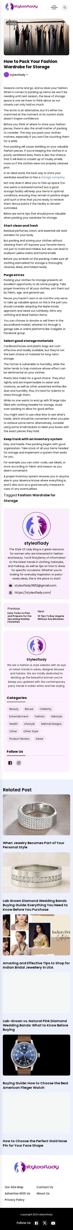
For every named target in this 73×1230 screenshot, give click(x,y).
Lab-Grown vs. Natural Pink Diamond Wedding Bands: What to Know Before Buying (35, 1025)
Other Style (30, 731)
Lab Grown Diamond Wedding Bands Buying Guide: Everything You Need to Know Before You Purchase (35, 905)
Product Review (19, 739)
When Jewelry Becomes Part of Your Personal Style (33, 845)
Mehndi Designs (51, 724)
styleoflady (17, 75)
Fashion (40, 716)
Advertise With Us (17, 1193)
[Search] (65, 7)
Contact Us (44, 1187)
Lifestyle (11, 22)
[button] (54, 7)
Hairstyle (56, 716)
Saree (39, 739)
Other (13, 731)
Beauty (14, 709)
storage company (52, 177)
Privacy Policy (15, 1200)
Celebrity (45, 709)
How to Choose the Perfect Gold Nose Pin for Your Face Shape (35, 1143)
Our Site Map (14, 1187)
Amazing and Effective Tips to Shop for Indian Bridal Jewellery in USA (36, 965)
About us (43, 1193)
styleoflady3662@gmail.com (35, 585)
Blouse (29, 709)
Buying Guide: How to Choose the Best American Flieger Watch (35, 1085)
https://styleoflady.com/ (33, 592)
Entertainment (18, 716)
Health (13, 724)
